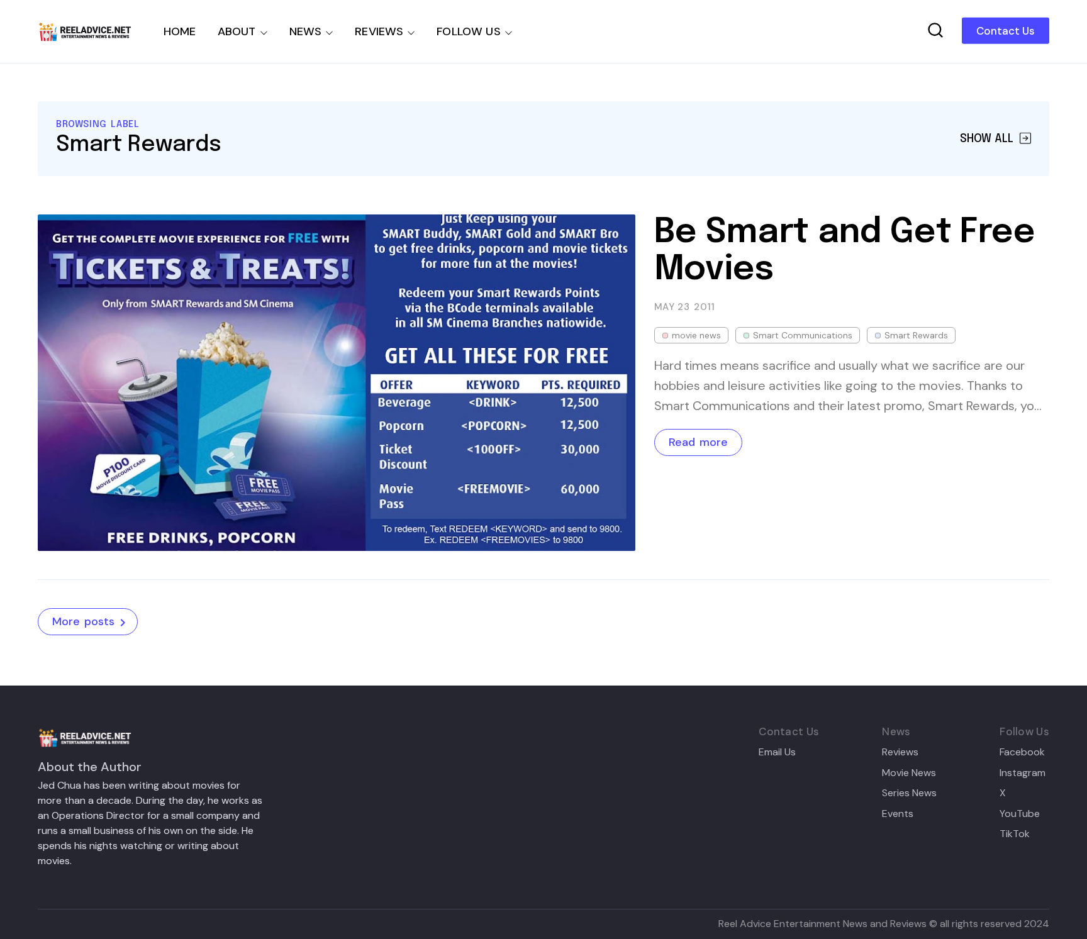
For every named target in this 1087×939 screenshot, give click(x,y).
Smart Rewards (916, 335)
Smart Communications (802, 335)
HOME (180, 31)
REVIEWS (379, 31)
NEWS (305, 31)
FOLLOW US (469, 31)
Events (897, 814)
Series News (909, 793)
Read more (698, 442)
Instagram (1022, 773)
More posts (83, 621)
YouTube (1020, 814)
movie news (696, 335)
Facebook (1022, 752)
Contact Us (1005, 31)
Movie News (909, 773)
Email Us (777, 752)
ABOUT (237, 31)
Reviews (900, 752)
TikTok (1015, 834)
